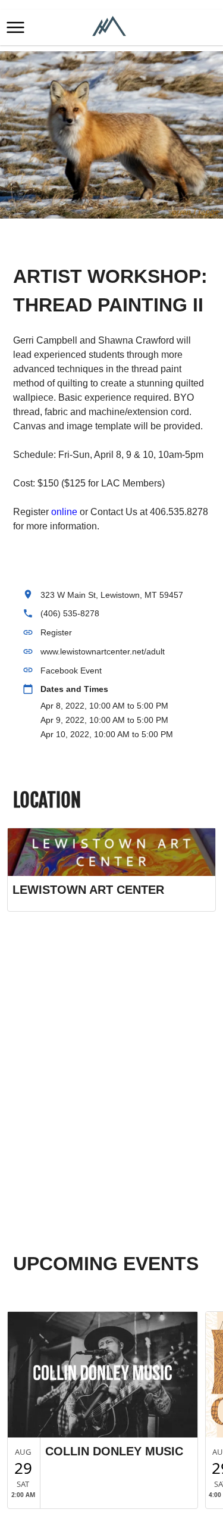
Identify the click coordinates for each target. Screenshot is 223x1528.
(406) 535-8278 (69, 613)
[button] (15, 27)
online (65, 512)
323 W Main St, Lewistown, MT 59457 (111, 595)
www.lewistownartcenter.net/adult (102, 651)
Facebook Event (71, 670)
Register (56, 632)
